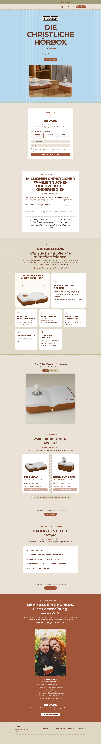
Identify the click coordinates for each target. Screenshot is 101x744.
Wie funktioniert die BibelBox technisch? (43, 559)
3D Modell (55, 370)
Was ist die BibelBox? (34, 550)
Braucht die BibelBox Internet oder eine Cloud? (46, 564)
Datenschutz (60, 728)
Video (46, 370)
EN (69, 6)
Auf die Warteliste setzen (50, 154)
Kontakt (80, 728)
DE (65, 6)
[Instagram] (62, 7)
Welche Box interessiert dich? (41, 131)
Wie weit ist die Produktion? (38, 568)
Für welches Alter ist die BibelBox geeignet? (45, 555)
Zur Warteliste (50, 59)
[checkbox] (31, 149)
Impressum (46, 728)
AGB (53, 728)
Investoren (71, 728)
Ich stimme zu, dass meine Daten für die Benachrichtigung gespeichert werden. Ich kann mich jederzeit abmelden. (49, 150)
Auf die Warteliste (50, 714)
